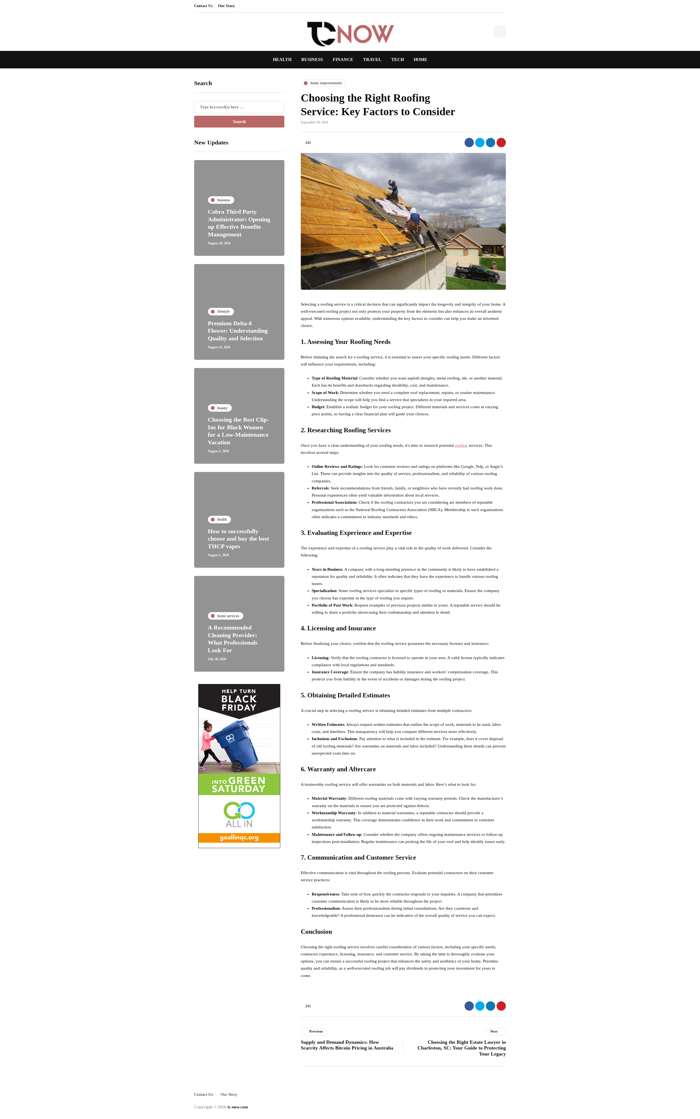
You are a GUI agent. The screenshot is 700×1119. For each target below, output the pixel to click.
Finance (343, 59)
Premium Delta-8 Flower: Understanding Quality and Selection (238, 330)
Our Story (226, 6)
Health (282, 59)
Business (312, 59)
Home (420, 59)
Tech (397, 59)
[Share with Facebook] (469, 142)
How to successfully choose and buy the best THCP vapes (238, 538)
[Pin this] (501, 142)
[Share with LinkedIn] (490, 142)
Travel (372, 59)
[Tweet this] (480, 142)
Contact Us (203, 6)
